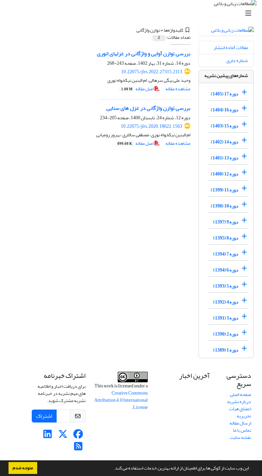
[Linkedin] (47, 436)
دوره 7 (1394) (225, 254)
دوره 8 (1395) (225, 238)
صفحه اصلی (240, 394)
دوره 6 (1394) (225, 270)
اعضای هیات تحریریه (240, 412)
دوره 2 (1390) (225, 334)
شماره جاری (237, 60)
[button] (112, 469)
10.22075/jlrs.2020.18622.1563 (151, 126)
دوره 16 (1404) (224, 109)
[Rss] (78, 448)
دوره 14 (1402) (224, 142)
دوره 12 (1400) (224, 174)
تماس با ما (242, 430)
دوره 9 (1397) (225, 222)
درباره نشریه (239, 401)
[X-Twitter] (63, 436)
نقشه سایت (240, 437)
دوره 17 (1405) (224, 93)
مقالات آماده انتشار (231, 47)
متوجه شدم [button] (23, 468)
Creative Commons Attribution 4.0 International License (121, 400)
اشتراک (44, 416)
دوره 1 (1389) (225, 350)
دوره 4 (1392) (225, 302)
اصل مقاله (137, 88)
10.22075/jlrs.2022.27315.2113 (151, 71)
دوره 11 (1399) (224, 190)
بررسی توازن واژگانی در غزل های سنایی (148, 108)
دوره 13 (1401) (224, 158)
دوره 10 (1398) (224, 206)
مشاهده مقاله (177, 88)
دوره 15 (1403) (224, 125)
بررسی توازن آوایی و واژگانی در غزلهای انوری (143, 53)
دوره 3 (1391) (225, 318)
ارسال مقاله (240, 423)
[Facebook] (78, 436)
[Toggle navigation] (133, 13)
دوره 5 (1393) (225, 286)
